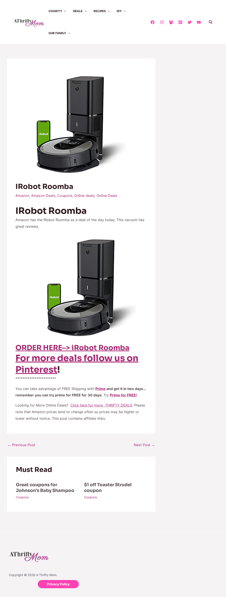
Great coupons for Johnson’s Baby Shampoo (45, 487)
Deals (78, 11)
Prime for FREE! (123, 395)
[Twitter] (190, 22)
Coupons (64, 195)
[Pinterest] (180, 22)
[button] (64, 11)
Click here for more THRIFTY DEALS (101, 405)
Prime (100, 388)
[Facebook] (152, 22)
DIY (119, 11)
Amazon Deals (43, 195)
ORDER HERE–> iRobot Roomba (72, 347)
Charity (55, 11)
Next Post (144, 445)
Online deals (84, 195)
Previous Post (21, 445)
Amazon (22, 195)
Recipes (100, 11)
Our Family (57, 33)
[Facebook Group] (171, 22)
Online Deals (106, 195)
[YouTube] (199, 22)
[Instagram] (162, 22)
